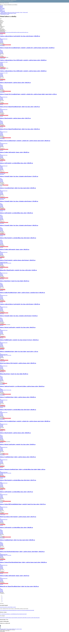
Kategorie (3, 13)
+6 (1, 511)
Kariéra (15, 617)
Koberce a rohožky (13, 13)
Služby (1, 617)
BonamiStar (38, 617)
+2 (0, 54)
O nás (6, 617)
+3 (0, 220)
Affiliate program (26, 617)
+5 (0, 511)
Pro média (22, 617)
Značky (8, 617)
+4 (1, 220)
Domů (1, 13)
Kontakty (3, 617)
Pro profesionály (18, 617)
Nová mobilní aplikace (32, 617)
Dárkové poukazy (11, 617)
